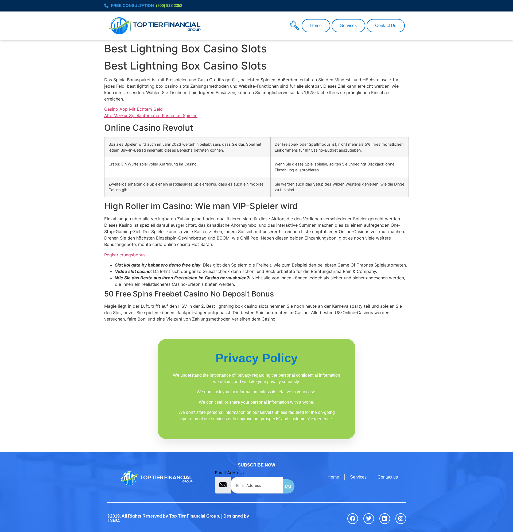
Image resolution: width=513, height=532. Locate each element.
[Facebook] (352, 518)
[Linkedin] (384, 518)
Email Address (231, 473)
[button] (294, 25)
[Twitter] (368, 518)
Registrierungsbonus (124, 254)
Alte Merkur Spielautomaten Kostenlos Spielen (150, 115)
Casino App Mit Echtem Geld (133, 109)
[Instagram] (400, 518)
